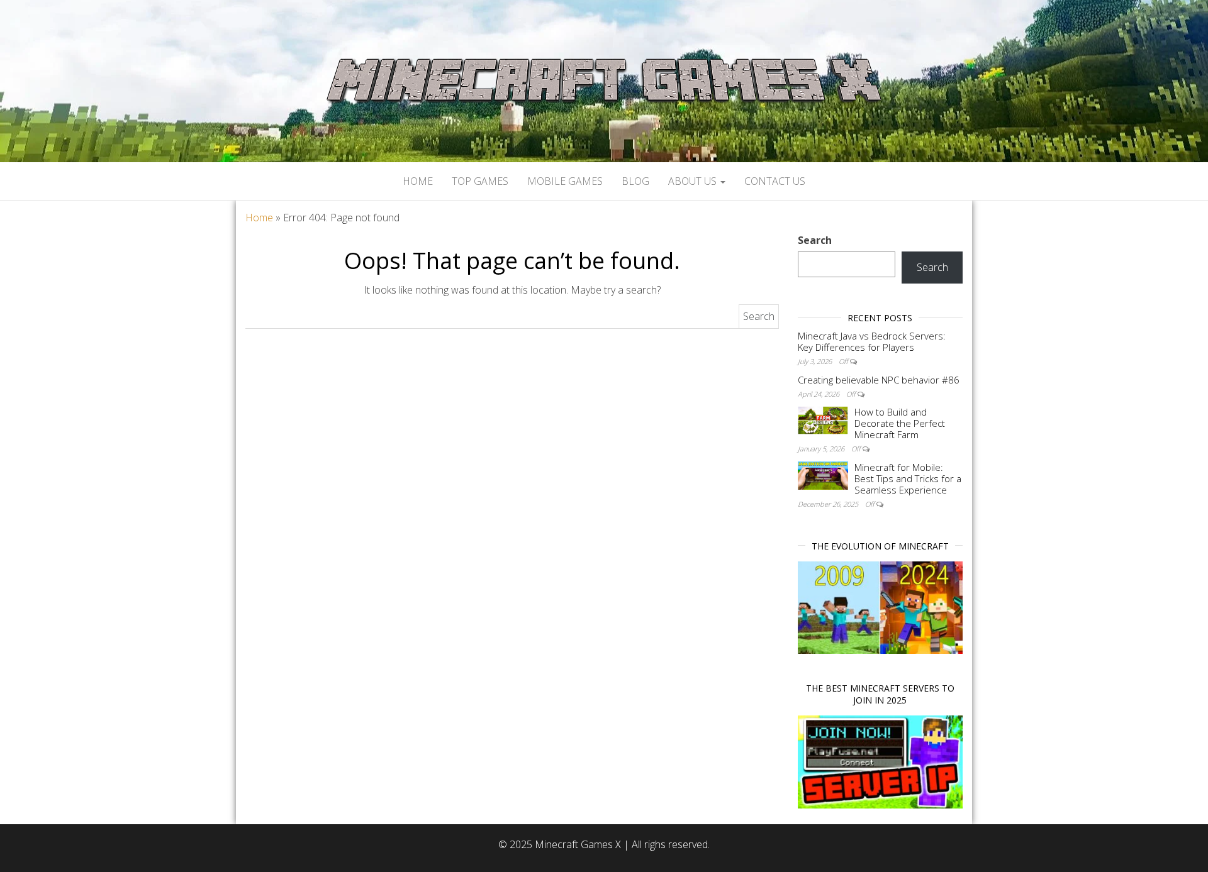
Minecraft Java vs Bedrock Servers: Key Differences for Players (872, 341)
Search (815, 240)
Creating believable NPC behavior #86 (878, 379)
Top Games (480, 181)
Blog (635, 181)
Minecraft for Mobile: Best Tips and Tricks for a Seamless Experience (907, 478)
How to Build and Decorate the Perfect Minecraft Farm (899, 423)
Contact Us (774, 181)
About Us (693, 181)
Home (418, 181)
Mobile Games (565, 181)
